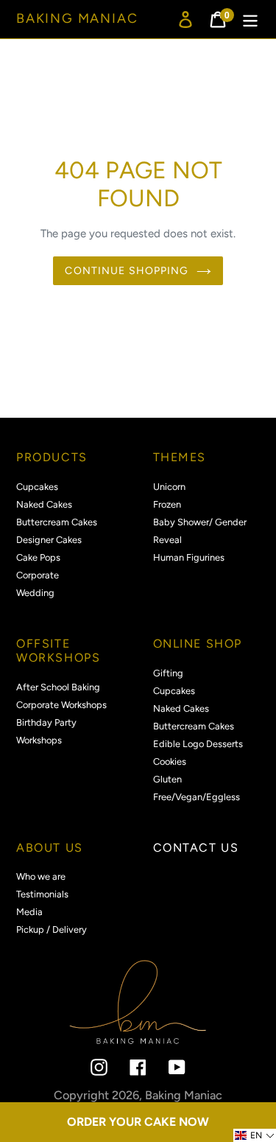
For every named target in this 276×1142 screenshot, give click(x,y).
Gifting (168, 673)
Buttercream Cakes (56, 522)
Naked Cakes (44, 504)
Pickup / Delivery (51, 929)
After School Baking (58, 687)
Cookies (169, 761)
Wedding (35, 592)
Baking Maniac (77, 19)
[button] (254, 1135)
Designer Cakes (49, 539)
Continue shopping (126, 271)
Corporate (37, 575)
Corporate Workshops (61, 704)
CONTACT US (196, 848)
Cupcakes (37, 486)
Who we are (41, 876)
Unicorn (169, 486)
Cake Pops (38, 557)
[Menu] (250, 19)
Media (29, 911)
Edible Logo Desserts (198, 743)
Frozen (167, 504)
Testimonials (42, 894)
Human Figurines (188, 557)
